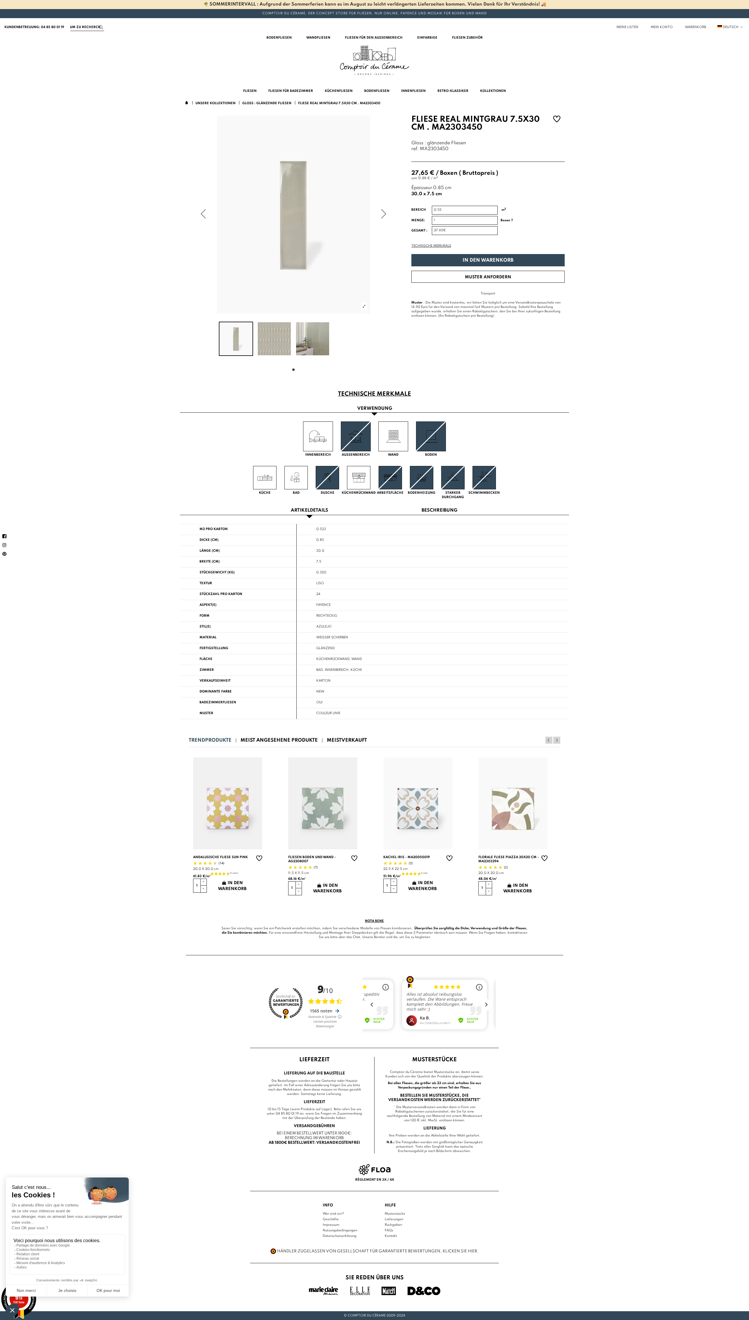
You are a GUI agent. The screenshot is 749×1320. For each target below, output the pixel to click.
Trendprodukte (210, 740)
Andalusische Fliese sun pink (220, 857)
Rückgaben (393, 1225)
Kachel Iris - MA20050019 (406, 857)
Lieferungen (394, 1219)
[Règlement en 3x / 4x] (374, 1169)
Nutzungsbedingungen (340, 1230)
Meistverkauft (347, 740)
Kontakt (391, 1236)
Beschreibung (439, 510)
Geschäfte (331, 1219)
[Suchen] (101, 27)
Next (556, 740)
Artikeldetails (309, 510)
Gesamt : (419, 230)
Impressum (331, 1225)
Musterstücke (395, 1214)
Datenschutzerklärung (339, 1236)
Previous (548, 740)
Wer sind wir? (333, 1214)
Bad (319, 670)
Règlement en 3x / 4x (374, 1180)
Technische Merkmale (431, 246)
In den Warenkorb (488, 260)
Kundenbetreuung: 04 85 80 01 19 (34, 27)
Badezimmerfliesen (218, 702)
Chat (356, 937)
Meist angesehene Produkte (279, 740)
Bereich (418, 210)
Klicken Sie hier (460, 1251)
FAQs (389, 1230)
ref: (415, 149)
